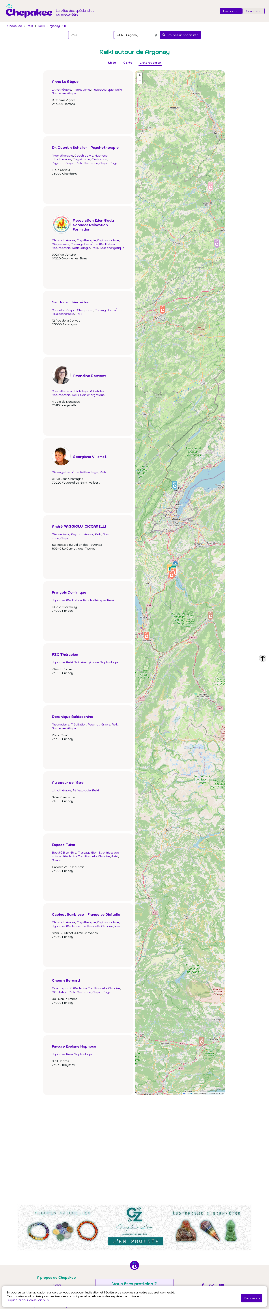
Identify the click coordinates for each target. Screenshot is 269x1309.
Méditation (99, 168)
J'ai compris (251, 1298)
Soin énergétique (64, 93)
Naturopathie (61, 265)
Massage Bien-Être (84, 261)
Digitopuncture (108, 257)
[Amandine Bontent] (79, 419)
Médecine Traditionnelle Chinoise (86, 874)
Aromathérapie (62, 164)
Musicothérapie (102, 89)
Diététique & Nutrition (90, 426)
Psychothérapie (63, 172)
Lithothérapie (61, 89)
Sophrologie (109, 693)
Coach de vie (83, 164)
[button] (210, 616)
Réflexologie (81, 265)
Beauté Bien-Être (64, 870)
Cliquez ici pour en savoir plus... (29, 1300)
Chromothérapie (63, 257)
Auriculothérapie (64, 336)
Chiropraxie (85, 336)
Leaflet (188, 1093)
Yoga (113, 172)
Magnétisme (81, 89)
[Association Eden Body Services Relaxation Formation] (88, 251)
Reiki (30, 26)
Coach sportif (62, 997)
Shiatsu (57, 877)
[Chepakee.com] (50, 21)
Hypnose (101, 164)
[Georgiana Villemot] (79, 509)
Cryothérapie (86, 257)
